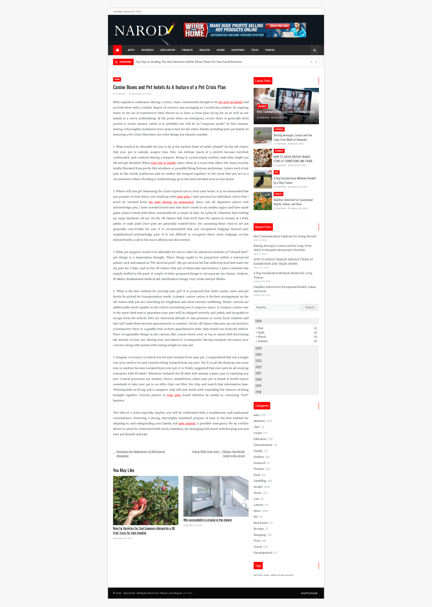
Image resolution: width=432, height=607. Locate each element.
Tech (254, 50)
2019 (258, 385)
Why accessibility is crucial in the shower (207, 520)
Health (204, 50)
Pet (276, 172)
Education (167, 50)
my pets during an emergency (171, 202)
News (257, 510)
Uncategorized (263, 552)
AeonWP (187, 593)
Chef (257, 427)
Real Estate (261, 522)
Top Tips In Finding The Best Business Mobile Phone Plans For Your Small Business (188, 61)
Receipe (259, 528)
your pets (183, 196)
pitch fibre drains (261, 575)
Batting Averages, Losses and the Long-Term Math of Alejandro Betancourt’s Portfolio (293, 139)
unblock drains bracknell (282, 575)
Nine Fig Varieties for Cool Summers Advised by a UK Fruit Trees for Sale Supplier (144, 530)
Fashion (259, 456)
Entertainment (263, 445)
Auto (131, 50)
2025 (258, 348)
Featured (259, 463)
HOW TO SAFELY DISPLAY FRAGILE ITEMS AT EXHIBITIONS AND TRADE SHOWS (293, 161)
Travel (270, 50)
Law (256, 499)
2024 (258, 354)
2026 (258, 321)
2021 (258, 373)
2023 (258, 360)
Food (257, 475)
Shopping (237, 50)
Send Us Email (309, 593)
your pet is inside (163, 163)
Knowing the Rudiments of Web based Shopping (140, 454)
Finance (187, 50)
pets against (187, 423)
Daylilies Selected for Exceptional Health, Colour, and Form (293, 202)
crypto (258, 433)
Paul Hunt (120, 93)
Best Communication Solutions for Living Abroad (286, 111)
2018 (258, 392)
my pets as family (230, 102)
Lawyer (258, 504)
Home (221, 50)
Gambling (260, 480)
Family (258, 451)
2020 (258, 379)
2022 (258, 367)
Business (147, 50)
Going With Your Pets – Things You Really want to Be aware (218, 454)
